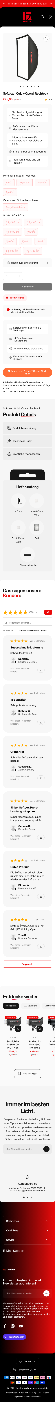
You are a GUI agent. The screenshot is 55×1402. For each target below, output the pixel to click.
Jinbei (13, 1038)
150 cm (25, 241)
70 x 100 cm (32, 251)
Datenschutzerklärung (27, 1393)
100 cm (31, 231)
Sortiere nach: (25, 630)
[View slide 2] (27, 1197)
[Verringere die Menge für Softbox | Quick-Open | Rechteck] (6, 276)
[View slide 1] (24, 1197)
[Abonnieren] (46, 1149)
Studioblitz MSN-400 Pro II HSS (13, 1044)
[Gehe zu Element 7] (38, 86)
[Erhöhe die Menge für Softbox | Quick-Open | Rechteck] (19, 276)
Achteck (42, 182)
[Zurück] (4, 3)
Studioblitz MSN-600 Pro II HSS (34, 1044)
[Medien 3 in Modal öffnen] (46, 38)
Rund (8, 182)
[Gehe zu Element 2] (24, 86)
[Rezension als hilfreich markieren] (41, 670)
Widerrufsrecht (11, 1393)
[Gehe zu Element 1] (20, 86)
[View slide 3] (31, 1197)
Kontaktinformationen (32, 1397)
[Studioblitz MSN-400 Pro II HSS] (13, 1024)
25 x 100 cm (12, 222)
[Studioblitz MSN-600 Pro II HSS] (35, 1024)
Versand (46, 1393)
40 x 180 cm (12, 231)
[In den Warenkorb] (18, 1029)
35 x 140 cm (33, 222)
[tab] (11, 1006)
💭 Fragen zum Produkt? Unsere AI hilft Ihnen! (27, 372)
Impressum (19, 1397)
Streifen (10, 192)
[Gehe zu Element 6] (35, 86)
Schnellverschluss (15, 207)
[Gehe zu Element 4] (27, 86)
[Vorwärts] (50, 3)
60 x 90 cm (12, 251)
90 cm (41, 241)
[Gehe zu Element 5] (31, 86)
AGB (39, 1393)
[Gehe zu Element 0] (16, 86)
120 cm (9, 241)
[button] (36, 612)
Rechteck (24, 182)
